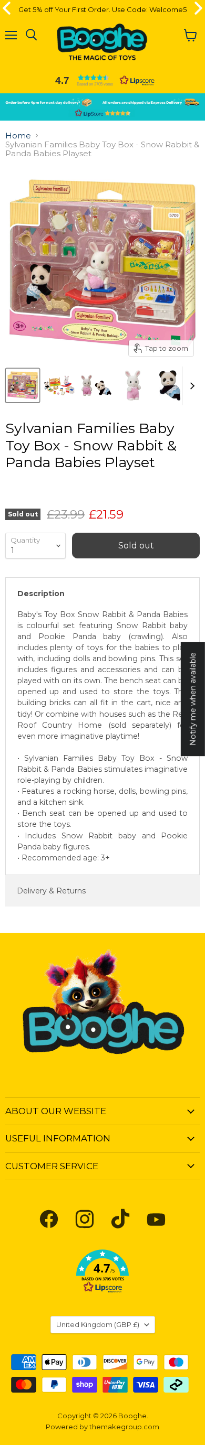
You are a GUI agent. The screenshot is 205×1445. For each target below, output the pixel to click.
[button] (102, 80)
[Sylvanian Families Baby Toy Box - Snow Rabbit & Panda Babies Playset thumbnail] (22, 385)
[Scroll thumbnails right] (190, 385)
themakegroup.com (124, 1426)
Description (41, 593)
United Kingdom (97, 1324)
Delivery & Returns (51, 891)
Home (18, 135)
